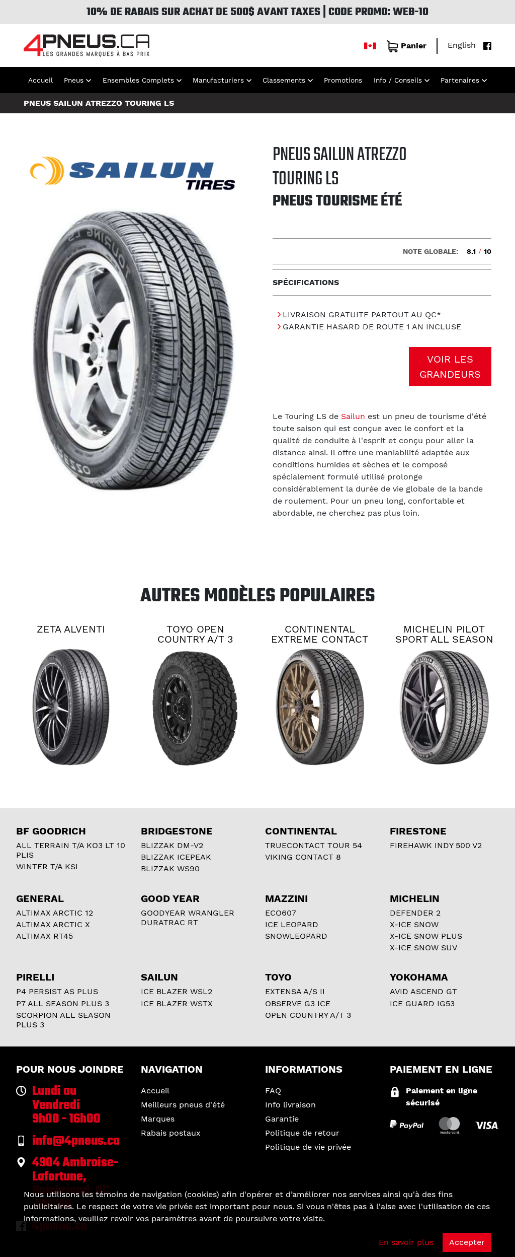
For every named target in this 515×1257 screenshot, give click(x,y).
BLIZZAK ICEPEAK (176, 857)
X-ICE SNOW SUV (423, 947)
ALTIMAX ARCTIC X (53, 924)
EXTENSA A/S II (295, 991)
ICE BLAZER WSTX (177, 1003)
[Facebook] (484, 45)
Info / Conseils (398, 80)
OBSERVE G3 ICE (297, 1003)
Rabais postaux (171, 1133)
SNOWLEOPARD (296, 936)
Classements (284, 80)
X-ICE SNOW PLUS (426, 936)
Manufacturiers (218, 80)
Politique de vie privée (308, 1147)
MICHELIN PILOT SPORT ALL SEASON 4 (444, 639)
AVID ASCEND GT (423, 991)
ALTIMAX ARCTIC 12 (54, 913)
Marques (158, 1119)
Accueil (40, 80)
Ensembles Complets (138, 80)
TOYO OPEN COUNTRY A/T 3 (195, 634)
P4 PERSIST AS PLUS (57, 991)
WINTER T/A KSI (47, 866)
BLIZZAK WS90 (170, 868)
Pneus (73, 80)
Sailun (353, 416)
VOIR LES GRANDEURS (450, 366)
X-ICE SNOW (414, 924)
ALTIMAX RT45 (44, 936)
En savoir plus (406, 1242)
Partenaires (460, 80)
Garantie (282, 1119)
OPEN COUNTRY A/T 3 (308, 1015)
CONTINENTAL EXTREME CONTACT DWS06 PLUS (319, 639)
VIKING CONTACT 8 (303, 857)
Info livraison (290, 1104)
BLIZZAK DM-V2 (172, 845)
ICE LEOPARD (291, 924)
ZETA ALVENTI (71, 629)
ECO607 (280, 913)
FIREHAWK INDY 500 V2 (436, 845)
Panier (413, 45)
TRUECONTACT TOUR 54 (313, 845)
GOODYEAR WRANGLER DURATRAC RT (187, 917)
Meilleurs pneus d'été (183, 1104)
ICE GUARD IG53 (422, 1003)
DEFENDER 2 (415, 913)
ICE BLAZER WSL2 (176, 991)
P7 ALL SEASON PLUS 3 (62, 1003)
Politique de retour (302, 1133)
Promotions (343, 80)
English (462, 45)
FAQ (273, 1090)
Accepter (467, 1242)
